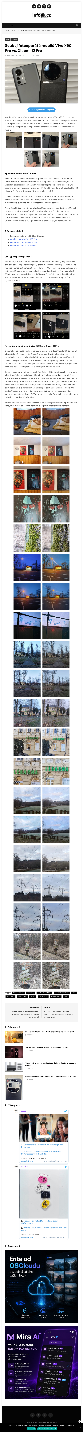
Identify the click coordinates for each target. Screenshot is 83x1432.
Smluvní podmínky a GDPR (47, 1429)
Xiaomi (14, 39)
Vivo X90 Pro (22, 997)
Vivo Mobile (10, 997)
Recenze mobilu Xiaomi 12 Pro (23, 242)
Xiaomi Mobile (55, 997)
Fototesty (30, 993)
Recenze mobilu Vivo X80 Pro (23, 245)
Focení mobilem (18, 993)
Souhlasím (31, 1429)
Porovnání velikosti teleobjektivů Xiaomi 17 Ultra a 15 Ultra (50, 1076)
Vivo (7, 39)
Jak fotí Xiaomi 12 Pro (62, 993)
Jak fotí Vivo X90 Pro (44, 993)
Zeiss (66, 997)
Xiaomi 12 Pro (43, 997)
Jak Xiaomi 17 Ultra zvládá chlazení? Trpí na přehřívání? (49, 1032)
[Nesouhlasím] (80, 1427)
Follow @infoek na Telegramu (42, 110)
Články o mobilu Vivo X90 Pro (23, 239)
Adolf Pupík (11, 55)
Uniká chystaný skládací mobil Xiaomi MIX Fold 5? (47, 1047)
